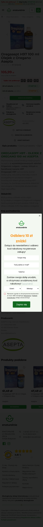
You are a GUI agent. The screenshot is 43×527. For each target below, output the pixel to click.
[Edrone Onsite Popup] (21, 263)
